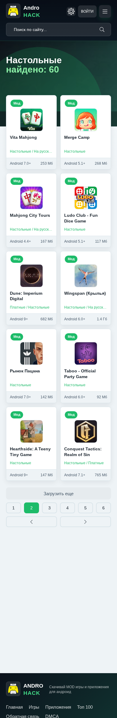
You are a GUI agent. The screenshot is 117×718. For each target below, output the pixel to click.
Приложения (58, 707)
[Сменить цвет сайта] (71, 11)
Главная (14, 707)
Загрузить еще (59, 493)
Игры (34, 707)
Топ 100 (85, 707)
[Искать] (102, 29)
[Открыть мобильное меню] (105, 11)
